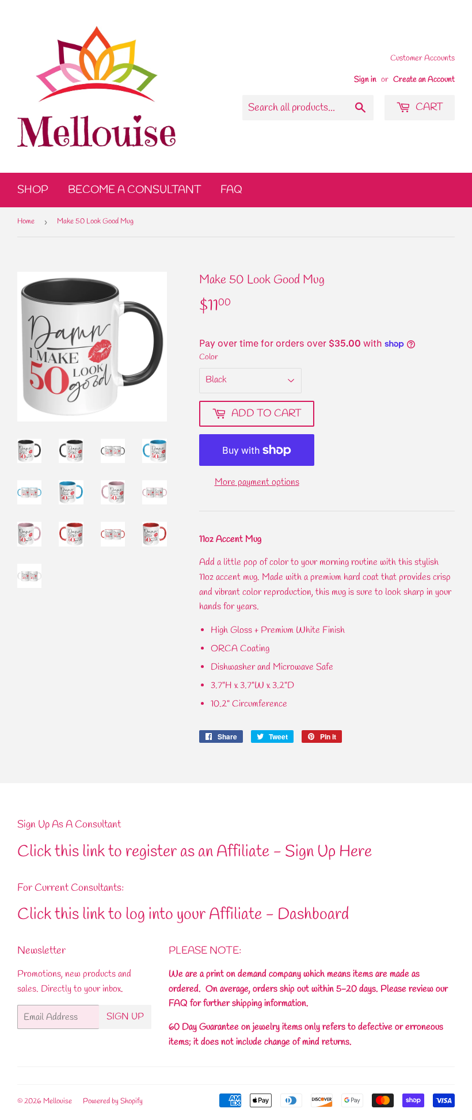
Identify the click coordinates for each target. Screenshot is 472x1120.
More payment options (257, 482)
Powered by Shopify (113, 1101)
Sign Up (125, 1017)
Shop (32, 190)
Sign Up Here (328, 852)
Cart (428, 107)
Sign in (365, 79)
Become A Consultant (134, 190)
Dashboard (313, 914)
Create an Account (424, 79)
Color (208, 357)
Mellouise (57, 1101)
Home (26, 221)
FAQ (231, 190)
